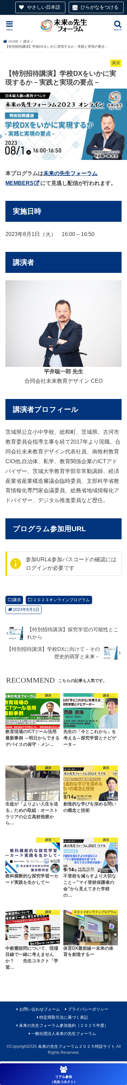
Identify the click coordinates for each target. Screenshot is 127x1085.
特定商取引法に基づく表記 (63, 1017)
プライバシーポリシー (88, 1009)
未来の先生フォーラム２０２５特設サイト (76, 1046)
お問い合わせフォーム (39, 1009)
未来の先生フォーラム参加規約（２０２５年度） (63, 1025)
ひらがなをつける (100, 7)
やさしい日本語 (43, 7)
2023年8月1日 (26, 609)
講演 (17, 599)
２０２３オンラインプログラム (61, 599)
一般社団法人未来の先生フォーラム (63, 1034)
